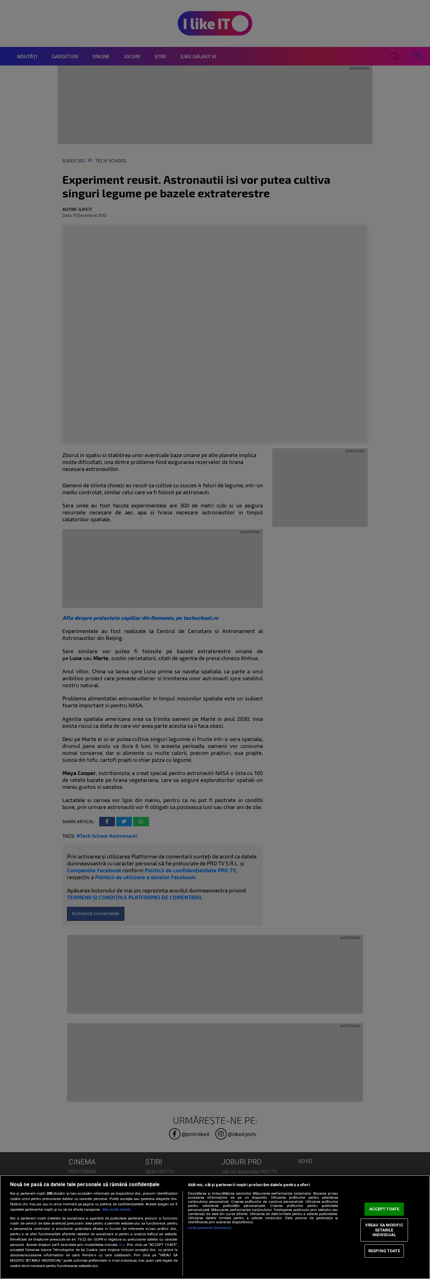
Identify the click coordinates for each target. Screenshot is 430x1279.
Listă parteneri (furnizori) (209, 1228)
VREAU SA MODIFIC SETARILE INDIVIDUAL (384, 1230)
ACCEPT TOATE (384, 1209)
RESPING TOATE (384, 1250)
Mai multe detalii (116, 1210)
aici (122, 1244)
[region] (215, 1227)
